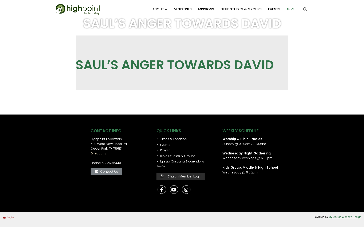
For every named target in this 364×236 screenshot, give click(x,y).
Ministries (183, 9)
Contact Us (109, 171)
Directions (98, 153)
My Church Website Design (345, 216)
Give (290, 9)
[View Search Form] (304, 9)
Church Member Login (184, 176)
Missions (206, 9)
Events (274, 9)
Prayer (165, 150)
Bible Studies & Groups (241, 9)
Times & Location (173, 139)
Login (10, 217)
